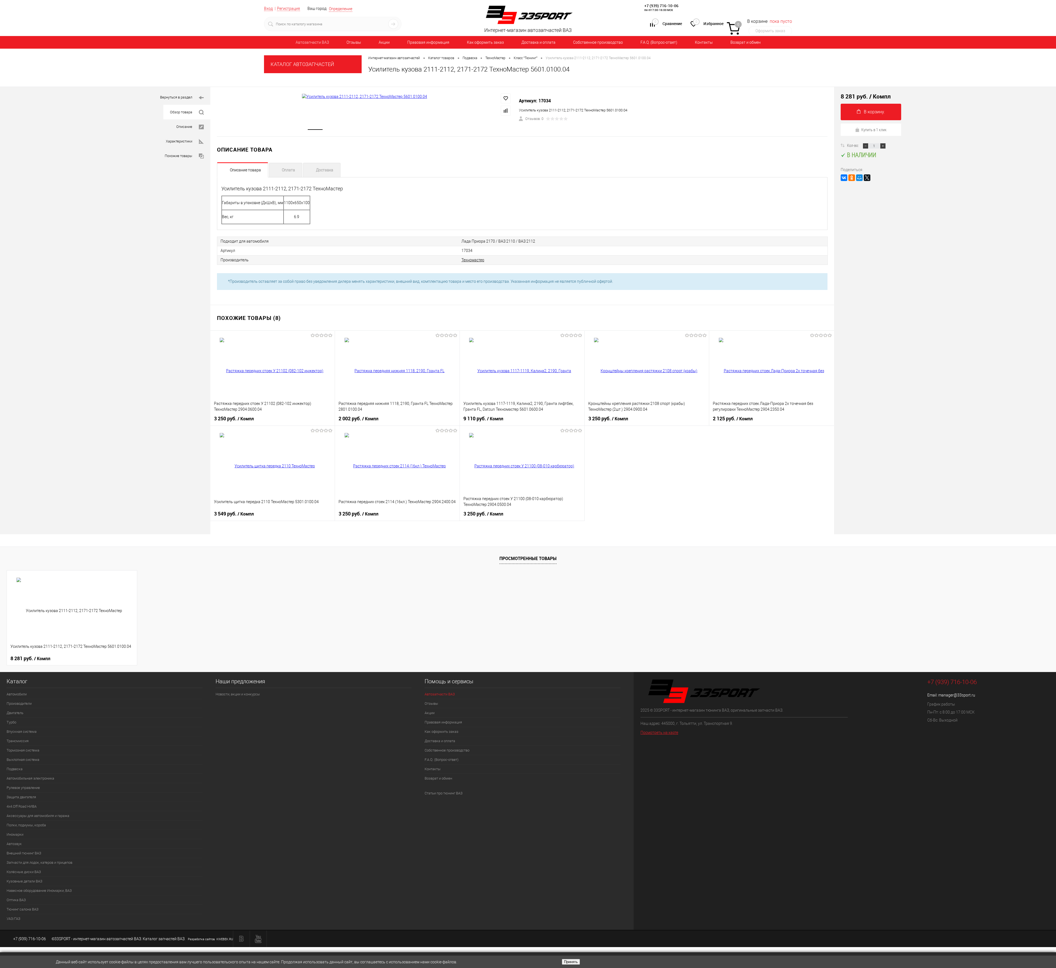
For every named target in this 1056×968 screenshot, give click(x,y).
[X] (867, 177)
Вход (268, 8)
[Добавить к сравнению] (506, 111)
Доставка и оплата (538, 42)
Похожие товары (178, 156)
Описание (184, 127)
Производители (19, 703)
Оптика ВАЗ (16, 900)
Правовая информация (428, 42)
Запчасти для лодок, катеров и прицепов (39, 862)
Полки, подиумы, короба (26, 825)
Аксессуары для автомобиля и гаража (38, 816)
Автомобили (17, 694)
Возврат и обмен (745, 42)
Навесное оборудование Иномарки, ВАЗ (39, 891)
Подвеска (15, 769)
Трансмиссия (18, 741)
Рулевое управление (23, 788)
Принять (571, 962)
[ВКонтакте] (844, 177)
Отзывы (353, 42)
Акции (384, 42)
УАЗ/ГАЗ (13, 919)
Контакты (704, 42)
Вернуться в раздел (176, 97)
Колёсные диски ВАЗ (24, 872)
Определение (340, 9)
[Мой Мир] (859, 177)
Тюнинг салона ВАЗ (22, 909)
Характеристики (179, 141)
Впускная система (22, 732)
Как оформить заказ (485, 42)
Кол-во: (853, 145)
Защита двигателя (21, 797)
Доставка (324, 170)
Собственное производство (598, 42)
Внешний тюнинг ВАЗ (24, 853)
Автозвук (14, 844)
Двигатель (15, 713)
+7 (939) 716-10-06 (661, 5)
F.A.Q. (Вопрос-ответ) (658, 42)
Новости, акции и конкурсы (238, 694)
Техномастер (472, 260)
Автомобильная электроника (30, 778)
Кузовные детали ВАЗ (24, 881)
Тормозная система (23, 750)
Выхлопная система (23, 760)
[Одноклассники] (851, 177)
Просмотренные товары (528, 558)
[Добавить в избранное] (506, 98)
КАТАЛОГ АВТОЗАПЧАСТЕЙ (302, 64)
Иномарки (15, 834)
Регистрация (288, 8)
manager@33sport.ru (956, 695)
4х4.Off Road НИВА (22, 806)
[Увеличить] (364, 97)
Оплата (288, 170)
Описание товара (245, 170)
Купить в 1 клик (874, 129)
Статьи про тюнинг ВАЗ (444, 793)
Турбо (11, 722)
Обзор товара (181, 112)
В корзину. (874, 111)
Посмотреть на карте (659, 732)
